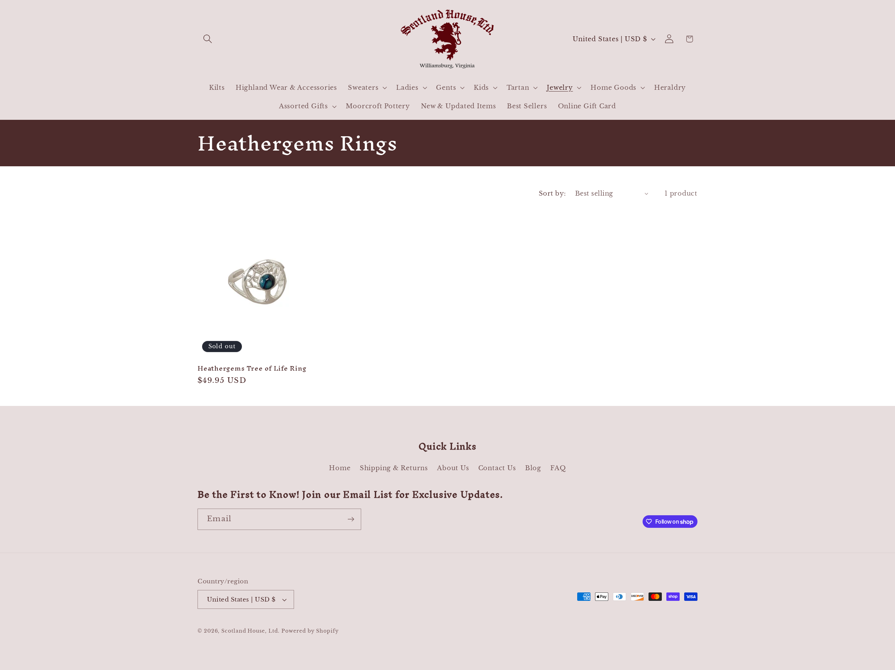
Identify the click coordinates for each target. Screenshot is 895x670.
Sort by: (552, 193)
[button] (207, 39)
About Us (453, 468)
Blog (533, 468)
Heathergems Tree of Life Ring (252, 368)
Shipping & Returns (394, 468)
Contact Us (497, 468)
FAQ (558, 468)
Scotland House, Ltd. (250, 631)
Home (339, 468)
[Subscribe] (351, 519)
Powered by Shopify (309, 631)
